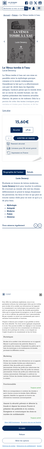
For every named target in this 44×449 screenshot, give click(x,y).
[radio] (16, 130)
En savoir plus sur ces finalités (31, 422)
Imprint (39, 446)
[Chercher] (26, 8)
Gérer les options (22, 441)
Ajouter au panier (26, 138)
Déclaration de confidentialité (26, 446)
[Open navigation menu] (39, 8)
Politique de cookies (8, 446)
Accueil (6, 15)
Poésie (15, 15)
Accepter (22, 428)
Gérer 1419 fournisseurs (12, 422)
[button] (40, 295)
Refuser (22, 434)
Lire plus (6, 110)
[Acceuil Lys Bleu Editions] (9, 3)
